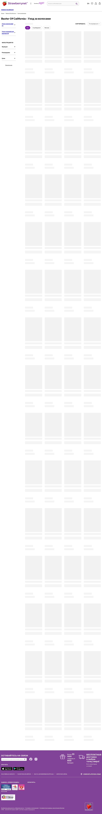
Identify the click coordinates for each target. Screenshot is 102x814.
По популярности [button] (93, 24)
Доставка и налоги (8, 774)
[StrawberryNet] (14, 3)
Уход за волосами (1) (7, 25)
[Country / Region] (88, 3)
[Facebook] (31, 759)
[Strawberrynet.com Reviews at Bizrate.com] (6, 790)
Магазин (47, 27)
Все (28, 27)
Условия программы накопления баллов (52, 808)
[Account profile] (96, 3)
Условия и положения (31, 808)
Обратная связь (61, 774)
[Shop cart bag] (100, 3)
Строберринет (37, 27)
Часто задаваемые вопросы (44, 774)
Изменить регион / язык (92, 774)
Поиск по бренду (7, 10)
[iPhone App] (7, 770)
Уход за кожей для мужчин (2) (8, 32)
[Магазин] (39, 4)
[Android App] (19, 770)
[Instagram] (36, 759)
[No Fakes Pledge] (21, 789)
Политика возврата (24, 774)
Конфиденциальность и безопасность (12, 808)
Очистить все (8, 65)
